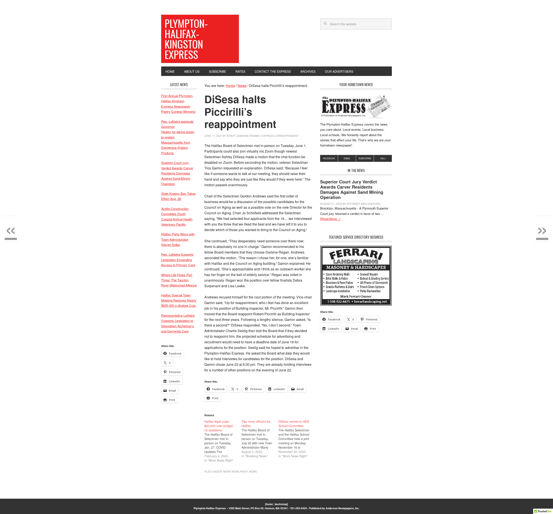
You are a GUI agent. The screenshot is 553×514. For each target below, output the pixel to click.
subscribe (365, 158)
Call (383, 158)
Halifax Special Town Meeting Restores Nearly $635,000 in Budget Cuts (178, 300)
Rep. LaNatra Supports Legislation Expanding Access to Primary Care (178, 259)
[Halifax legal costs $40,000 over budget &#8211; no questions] (223, 440)
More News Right (235, 471)
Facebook (329, 158)
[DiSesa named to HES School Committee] (297, 438)
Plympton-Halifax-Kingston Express (186, 39)
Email (347, 158)
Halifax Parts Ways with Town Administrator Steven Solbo (178, 239)
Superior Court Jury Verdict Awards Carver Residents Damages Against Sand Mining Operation (351, 189)
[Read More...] (330, 218)
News (253, 471)
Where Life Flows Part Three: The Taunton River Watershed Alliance (179, 280)
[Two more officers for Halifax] (260, 438)
